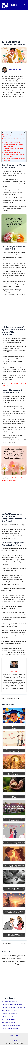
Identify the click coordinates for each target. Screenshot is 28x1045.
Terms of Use (14, 1038)
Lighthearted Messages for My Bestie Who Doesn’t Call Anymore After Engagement (13, 144)
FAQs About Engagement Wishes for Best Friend (14, 159)
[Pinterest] (12, 5)
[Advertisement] (14, 24)
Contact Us (14, 1040)
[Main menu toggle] (25, 5)
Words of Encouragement (9, 1028)
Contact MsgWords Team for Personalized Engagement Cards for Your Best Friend (14, 154)
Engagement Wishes (12, 698)
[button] (20, 5)
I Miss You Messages (8, 1019)
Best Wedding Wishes (8, 1022)
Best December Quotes (9, 1001)
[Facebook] (14, 5)
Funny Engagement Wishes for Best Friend (14, 139)
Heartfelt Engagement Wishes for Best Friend (13, 149)
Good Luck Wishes (7, 1016)
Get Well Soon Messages (9, 1013)
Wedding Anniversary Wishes (10, 1025)
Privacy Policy (14, 1035)
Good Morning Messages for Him (12, 1004)
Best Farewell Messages (9, 1010)
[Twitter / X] (16, 5)
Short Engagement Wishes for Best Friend (13, 135)
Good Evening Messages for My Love (13, 1007)
